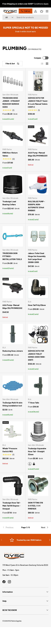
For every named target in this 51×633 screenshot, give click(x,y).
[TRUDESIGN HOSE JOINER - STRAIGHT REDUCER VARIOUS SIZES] (12, 81)
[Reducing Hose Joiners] (12, 334)
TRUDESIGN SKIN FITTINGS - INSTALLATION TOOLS (12, 256)
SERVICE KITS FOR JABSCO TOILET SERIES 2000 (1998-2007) (36, 355)
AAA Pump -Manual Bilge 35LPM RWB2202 (12, 306)
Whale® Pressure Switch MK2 (9, 450)
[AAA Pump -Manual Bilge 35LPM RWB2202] (12, 288)
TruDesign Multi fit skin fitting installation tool (12, 404)
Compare (37, 58)
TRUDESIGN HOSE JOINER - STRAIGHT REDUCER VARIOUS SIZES (11, 102)
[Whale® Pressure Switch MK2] (12, 431)
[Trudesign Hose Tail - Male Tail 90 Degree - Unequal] (12, 485)
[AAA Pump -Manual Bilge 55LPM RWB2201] (38, 135)
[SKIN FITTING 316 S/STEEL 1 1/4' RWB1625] (38, 485)
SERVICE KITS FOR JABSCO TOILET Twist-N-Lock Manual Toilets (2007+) (38, 102)
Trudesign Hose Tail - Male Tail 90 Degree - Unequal (11, 505)
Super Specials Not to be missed (25, 27)
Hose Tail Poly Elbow (37, 305)
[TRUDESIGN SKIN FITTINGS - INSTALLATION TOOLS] (12, 236)
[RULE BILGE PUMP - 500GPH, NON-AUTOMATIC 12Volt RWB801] (38, 184)
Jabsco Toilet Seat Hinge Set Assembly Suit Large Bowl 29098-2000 (37, 257)
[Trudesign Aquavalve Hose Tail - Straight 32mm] (38, 431)
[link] (10, 527)
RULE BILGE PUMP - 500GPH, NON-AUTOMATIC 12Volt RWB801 (36, 206)
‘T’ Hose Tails (33, 402)
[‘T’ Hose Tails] (38, 385)
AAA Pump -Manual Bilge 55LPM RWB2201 (37, 154)
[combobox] (25, 17)
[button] (41, 11)
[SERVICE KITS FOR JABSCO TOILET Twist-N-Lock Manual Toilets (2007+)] (38, 81)
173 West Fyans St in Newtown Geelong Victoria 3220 (25, 565)
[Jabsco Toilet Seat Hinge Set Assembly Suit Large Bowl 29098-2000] (38, 236)
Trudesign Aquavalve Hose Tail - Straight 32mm (37, 451)
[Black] (33, 463)
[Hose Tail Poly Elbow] (38, 288)
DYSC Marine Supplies (14, 621)
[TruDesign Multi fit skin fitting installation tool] (12, 385)
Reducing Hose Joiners (12, 351)
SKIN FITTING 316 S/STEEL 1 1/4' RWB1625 (35, 505)
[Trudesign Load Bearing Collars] (12, 184)
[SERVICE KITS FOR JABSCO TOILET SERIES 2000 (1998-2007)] (38, 334)
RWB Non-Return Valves (10, 154)
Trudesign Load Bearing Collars (9, 203)
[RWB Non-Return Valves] (12, 135)
